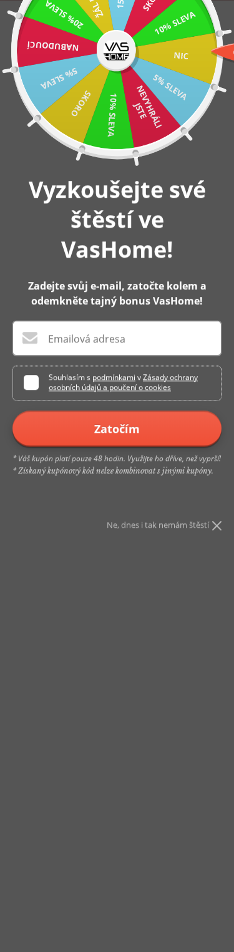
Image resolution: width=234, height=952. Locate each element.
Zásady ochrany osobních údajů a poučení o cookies (123, 382)
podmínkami (113, 377)
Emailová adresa (86, 339)
